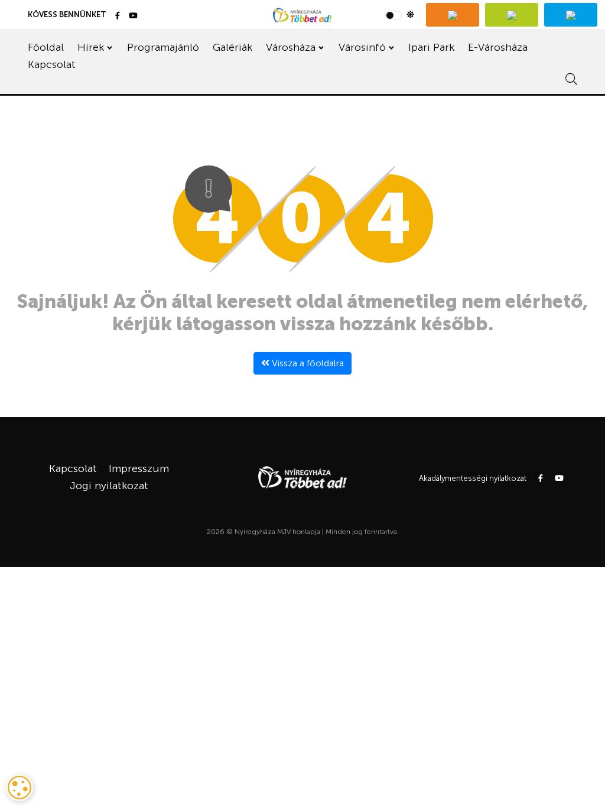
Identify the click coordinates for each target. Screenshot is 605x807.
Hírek (90, 47)
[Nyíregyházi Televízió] (452, 15)
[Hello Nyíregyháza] (570, 15)
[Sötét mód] (399, 15)
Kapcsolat (52, 64)
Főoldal (46, 47)
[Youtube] (133, 16)
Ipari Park (431, 47)
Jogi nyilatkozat (109, 485)
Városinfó (362, 47)
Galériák (232, 47)
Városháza (290, 47)
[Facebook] (117, 16)
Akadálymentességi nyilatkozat (472, 478)
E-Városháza (498, 47)
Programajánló (163, 47)
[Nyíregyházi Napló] (511, 15)
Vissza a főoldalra (306, 363)
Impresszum (139, 468)
